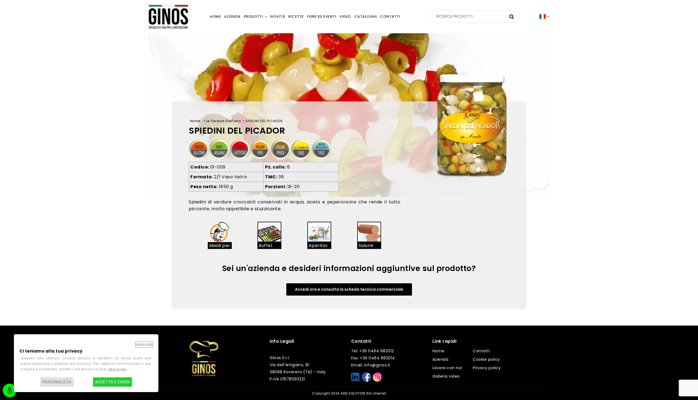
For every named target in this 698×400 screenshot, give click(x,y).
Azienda (440, 359)
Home (438, 351)
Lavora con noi (447, 368)
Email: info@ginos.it (370, 365)
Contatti (481, 351)
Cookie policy (486, 359)
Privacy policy (487, 368)
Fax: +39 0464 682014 (373, 358)
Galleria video (446, 376)
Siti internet (376, 393)
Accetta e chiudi (112, 382)
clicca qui (117, 369)
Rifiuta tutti (144, 344)
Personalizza (57, 382)
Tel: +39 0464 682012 (372, 351)
